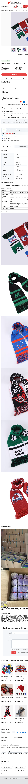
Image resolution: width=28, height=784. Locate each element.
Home (2, 10)
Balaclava (3, 740)
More (2, 773)
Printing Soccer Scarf (7, 770)
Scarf (23, 10)
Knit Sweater (4, 737)
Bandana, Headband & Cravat (15, 753)
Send (14, 652)
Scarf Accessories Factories (9, 764)
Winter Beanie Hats (5, 735)
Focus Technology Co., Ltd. (18, 778)
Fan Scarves (17, 735)
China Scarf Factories (22, 764)
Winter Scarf (5, 757)
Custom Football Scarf (20, 767)
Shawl (4, 753)
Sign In (3, 140)
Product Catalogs (22, 732)
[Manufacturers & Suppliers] (14, 2)
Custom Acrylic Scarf (7, 767)
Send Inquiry (14, 74)
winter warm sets (18, 737)
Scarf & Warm (18, 10)
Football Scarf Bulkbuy (20, 770)
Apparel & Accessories (9, 10)
